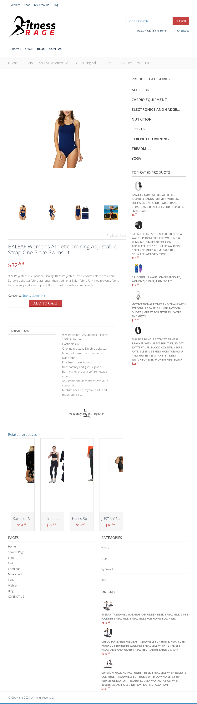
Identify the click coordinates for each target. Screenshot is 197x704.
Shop (27, 5)
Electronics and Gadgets (156, 109)
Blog (55, 5)
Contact (56, 49)
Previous (112, 235)
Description (20, 330)
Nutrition (142, 119)
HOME (12, 580)
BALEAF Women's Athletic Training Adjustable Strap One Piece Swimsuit (93, 62)
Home (16, 49)
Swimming (38, 295)
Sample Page (16, 552)
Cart (10, 563)
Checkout (183, 30)
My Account (41, 5)
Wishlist (15, 5)
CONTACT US (16, 596)
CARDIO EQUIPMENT (149, 99)
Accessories (143, 90)
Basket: (146, 31)
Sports (28, 62)
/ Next (122, 235)
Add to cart (45, 303)
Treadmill (141, 148)
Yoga (136, 158)
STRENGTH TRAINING (150, 138)
